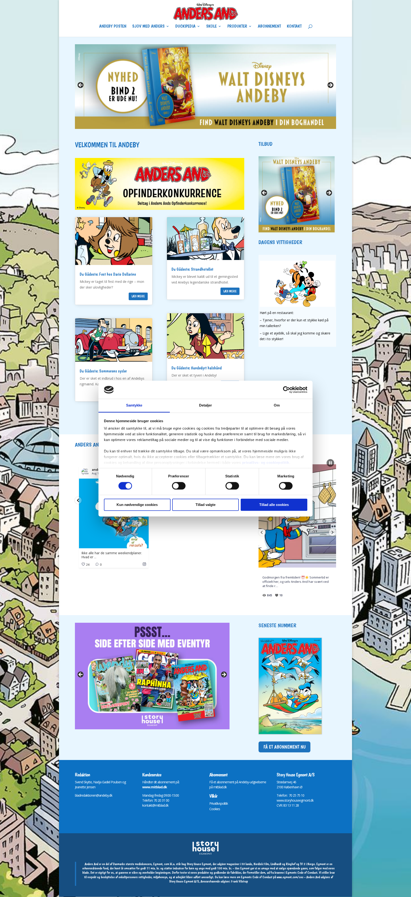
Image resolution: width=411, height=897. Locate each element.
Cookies (214, 809)
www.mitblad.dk (154, 787)
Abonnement (269, 27)
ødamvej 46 (288, 782)
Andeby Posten (112, 27)
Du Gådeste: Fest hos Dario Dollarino (108, 274)
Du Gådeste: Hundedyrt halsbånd (196, 367)
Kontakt (294, 27)
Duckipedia (185, 27)
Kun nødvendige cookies (137, 505)
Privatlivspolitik (218, 803)
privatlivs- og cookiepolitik (265, 463)
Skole (211, 27)
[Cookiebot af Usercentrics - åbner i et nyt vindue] (286, 389)
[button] (78, 500)
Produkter (237, 27)
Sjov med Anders (148, 27)
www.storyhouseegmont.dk (295, 800)
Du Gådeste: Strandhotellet (192, 269)
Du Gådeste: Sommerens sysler (103, 370)
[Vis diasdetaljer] (205, 86)
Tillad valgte (205, 505)
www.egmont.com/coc (290, 877)
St (278, 782)
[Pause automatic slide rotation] (330, 463)
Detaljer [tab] (205, 405)
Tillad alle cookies (274, 505)
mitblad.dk (220, 787)
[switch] (179, 486)
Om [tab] (277, 405)
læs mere (138, 296)
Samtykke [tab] (134, 405)
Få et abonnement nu (284, 747)
